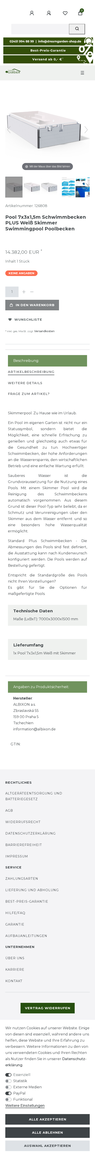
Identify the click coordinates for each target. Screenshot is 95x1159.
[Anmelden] (32, 13)
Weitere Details (25, 383)
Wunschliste (28, 320)
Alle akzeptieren (47, 1119)
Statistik (20, 1081)
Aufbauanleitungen (26, 936)
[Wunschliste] (65, 13)
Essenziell (21, 1075)
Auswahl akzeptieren (47, 1146)
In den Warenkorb (35, 305)
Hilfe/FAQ (15, 913)
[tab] (31, 372)
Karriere (14, 970)
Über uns (15, 958)
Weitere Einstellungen (25, 1105)
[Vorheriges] (8, 130)
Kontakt (14, 981)
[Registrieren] (49, 13)
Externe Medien (27, 1087)
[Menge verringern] (32, 292)
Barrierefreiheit (23, 845)
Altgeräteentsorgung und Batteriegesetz (33, 796)
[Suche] (77, 29)
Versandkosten (44, 331)
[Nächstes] (86, 130)
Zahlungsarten (21, 879)
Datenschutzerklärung (30, 833)
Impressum (16, 856)
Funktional (23, 1099)
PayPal (19, 1093)
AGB (9, 811)
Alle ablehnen (47, 1133)
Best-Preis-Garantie (26, 902)
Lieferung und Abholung (32, 890)
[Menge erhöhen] (24, 292)
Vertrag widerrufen (47, 1008)
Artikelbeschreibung (31, 372)
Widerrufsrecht (23, 822)
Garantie (14, 924)
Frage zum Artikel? (29, 394)
